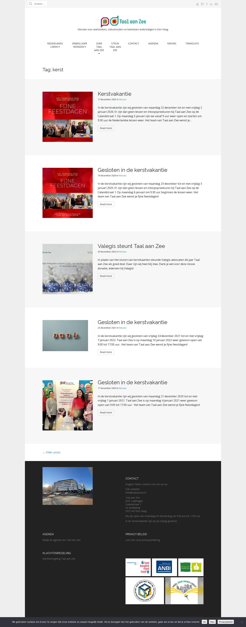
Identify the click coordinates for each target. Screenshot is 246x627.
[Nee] (241, 622)
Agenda (153, 43)
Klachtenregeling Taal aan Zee (59, 558)
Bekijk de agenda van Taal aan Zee (61, 540)
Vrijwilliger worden (79, 45)
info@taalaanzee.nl (136, 492)
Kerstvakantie (114, 94)
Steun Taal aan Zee (115, 47)
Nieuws (171, 43)
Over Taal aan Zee (99, 47)
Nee (212, 621)
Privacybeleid (226, 621)
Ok (204, 621)
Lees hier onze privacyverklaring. (143, 540)
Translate (192, 43)
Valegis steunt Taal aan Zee (131, 246)
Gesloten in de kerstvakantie (132, 170)
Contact (133, 43)
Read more (106, 128)
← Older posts (51, 452)
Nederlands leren (55, 45)
